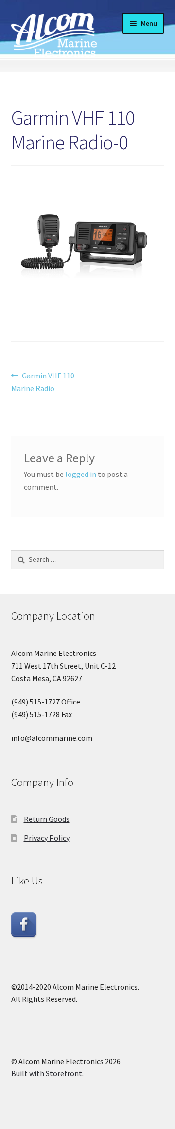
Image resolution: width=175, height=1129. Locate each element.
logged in (80, 474)
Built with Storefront (46, 1073)
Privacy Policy (47, 838)
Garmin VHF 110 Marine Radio (43, 381)
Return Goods (47, 819)
